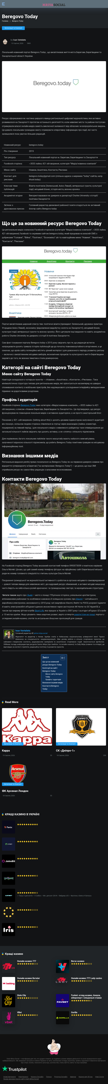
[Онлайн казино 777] (8, 972)
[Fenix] (8, 833)
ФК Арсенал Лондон (15, 791)
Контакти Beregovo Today (50, 687)
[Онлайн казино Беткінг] (8, 989)
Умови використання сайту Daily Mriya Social (21, 1079)
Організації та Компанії (13, 28)
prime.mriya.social (40, 633)
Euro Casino (22, 907)
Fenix (19, 821)
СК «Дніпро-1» (65, 750)
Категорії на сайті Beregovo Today (49, 669)
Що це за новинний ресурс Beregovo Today (52, 663)
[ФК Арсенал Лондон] (27, 774)
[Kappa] (27, 727)
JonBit (20, 856)
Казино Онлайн (37, 1077)
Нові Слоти (99, 1077)
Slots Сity (21, 995)
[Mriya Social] (54, 3)
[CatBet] (8, 901)
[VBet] (8, 1023)
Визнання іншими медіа (52, 683)
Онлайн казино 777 (26, 961)
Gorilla (74, 1012)
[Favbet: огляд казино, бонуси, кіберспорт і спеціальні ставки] (62, 1006)
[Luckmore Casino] (8, 884)
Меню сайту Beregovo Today (54, 675)
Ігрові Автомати (9, 1077)
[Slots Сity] (8, 1006)
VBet (19, 1012)
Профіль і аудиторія (53, 680)
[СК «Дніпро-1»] (81, 727)
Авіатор (73, 1077)
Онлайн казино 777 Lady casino (86, 978)
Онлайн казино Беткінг (28, 978)
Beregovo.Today (28, 405)
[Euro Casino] (8, 918)
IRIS (19, 924)
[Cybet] (8, 850)
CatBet (20, 890)
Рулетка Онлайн (60, 1077)
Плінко (49, 1077)
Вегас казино (77, 961)
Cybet (20, 838)
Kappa (6, 750)
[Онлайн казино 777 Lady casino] (62, 982)
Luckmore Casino (25, 873)
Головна (5, 21)
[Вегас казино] (62, 972)
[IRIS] (8, 935)
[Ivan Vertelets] (9, 638)
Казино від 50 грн (86, 1077)
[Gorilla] (62, 1023)
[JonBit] (8, 867)
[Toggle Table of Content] (61, 658)
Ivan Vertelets (19, 40)
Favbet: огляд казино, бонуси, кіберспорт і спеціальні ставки (86, 996)
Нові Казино (23, 1077)
